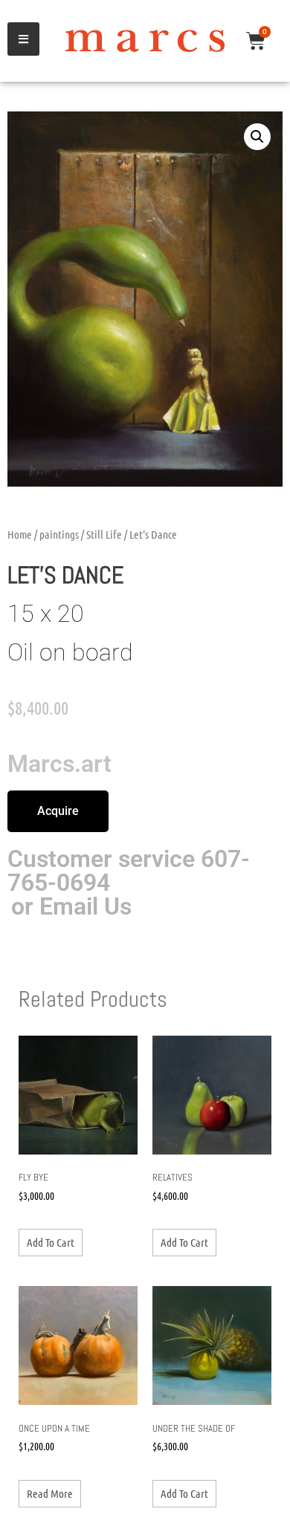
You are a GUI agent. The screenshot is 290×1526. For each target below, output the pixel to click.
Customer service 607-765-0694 (128, 871)
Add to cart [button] (50, 1242)
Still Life (104, 534)
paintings (59, 534)
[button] (257, 136)
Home (19, 534)
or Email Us (71, 906)
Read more (50, 1493)
